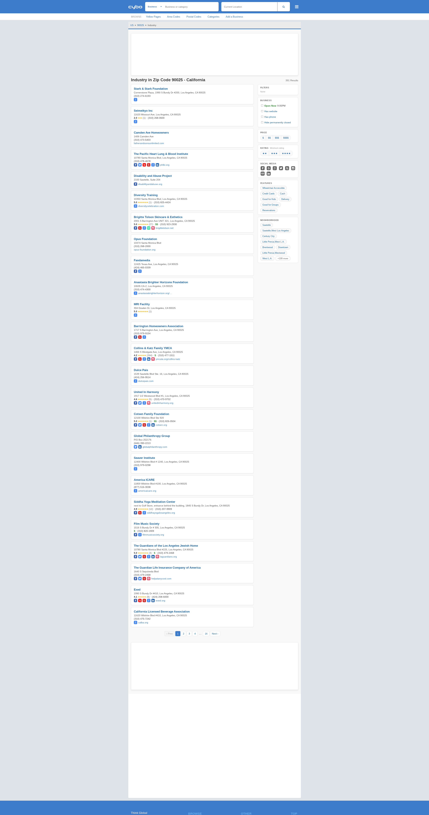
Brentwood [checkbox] (267, 247)
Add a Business (234, 16)
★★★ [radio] (274, 153)
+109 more (283, 258)
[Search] (283, 6)
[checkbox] (278, 105)
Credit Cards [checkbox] (268, 193)
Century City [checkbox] (268, 236)
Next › (215, 633)
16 (206, 633)
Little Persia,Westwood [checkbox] (273, 253)
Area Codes (173, 16)
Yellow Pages (153, 16)
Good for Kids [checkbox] (269, 199)
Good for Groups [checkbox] (270, 204)
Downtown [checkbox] (283, 247)
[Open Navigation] (297, 7)
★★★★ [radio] (286, 153)
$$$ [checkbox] (277, 137)
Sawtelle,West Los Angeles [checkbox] (275, 230)
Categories (213, 16)
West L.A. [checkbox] (267, 258)
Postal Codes (193, 16)
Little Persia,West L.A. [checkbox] (273, 241)
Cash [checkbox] (282, 193)
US (132, 25)
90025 (140, 25)
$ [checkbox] (263, 137)
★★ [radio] (264, 153)
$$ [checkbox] (269, 137)
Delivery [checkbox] (285, 199)
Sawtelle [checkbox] (266, 225)
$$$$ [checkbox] (286, 137)
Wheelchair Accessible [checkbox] (273, 188)
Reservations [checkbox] (268, 210)
